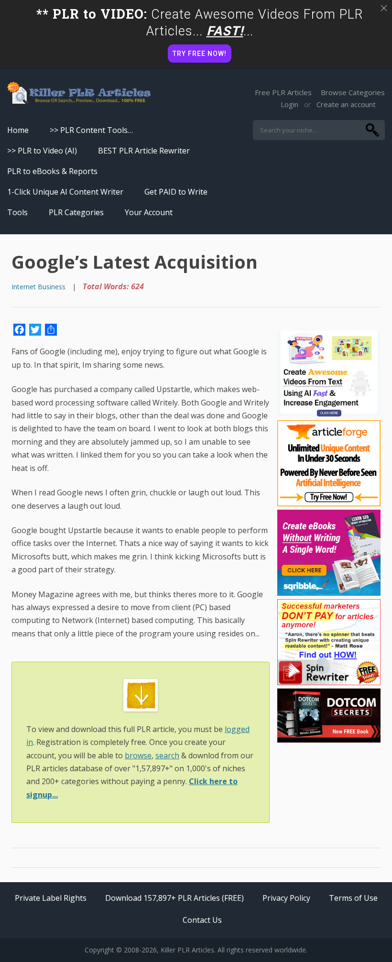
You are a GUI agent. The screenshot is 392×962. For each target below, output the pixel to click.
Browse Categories (353, 92)
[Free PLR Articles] (79, 94)
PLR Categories (76, 212)
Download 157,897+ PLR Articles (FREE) (174, 898)
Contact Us (202, 920)
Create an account (346, 104)
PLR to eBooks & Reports (52, 171)
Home (18, 130)
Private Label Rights (51, 898)
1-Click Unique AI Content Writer (65, 191)
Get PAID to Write (175, 191)
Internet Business (38, 286)
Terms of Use (353, 898)
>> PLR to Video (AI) (42, 150)
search (167, 755)
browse (138, 755)
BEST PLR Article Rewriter (144, 150)
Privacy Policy (286, 898)
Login (289, 104)
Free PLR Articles (283, 92)
